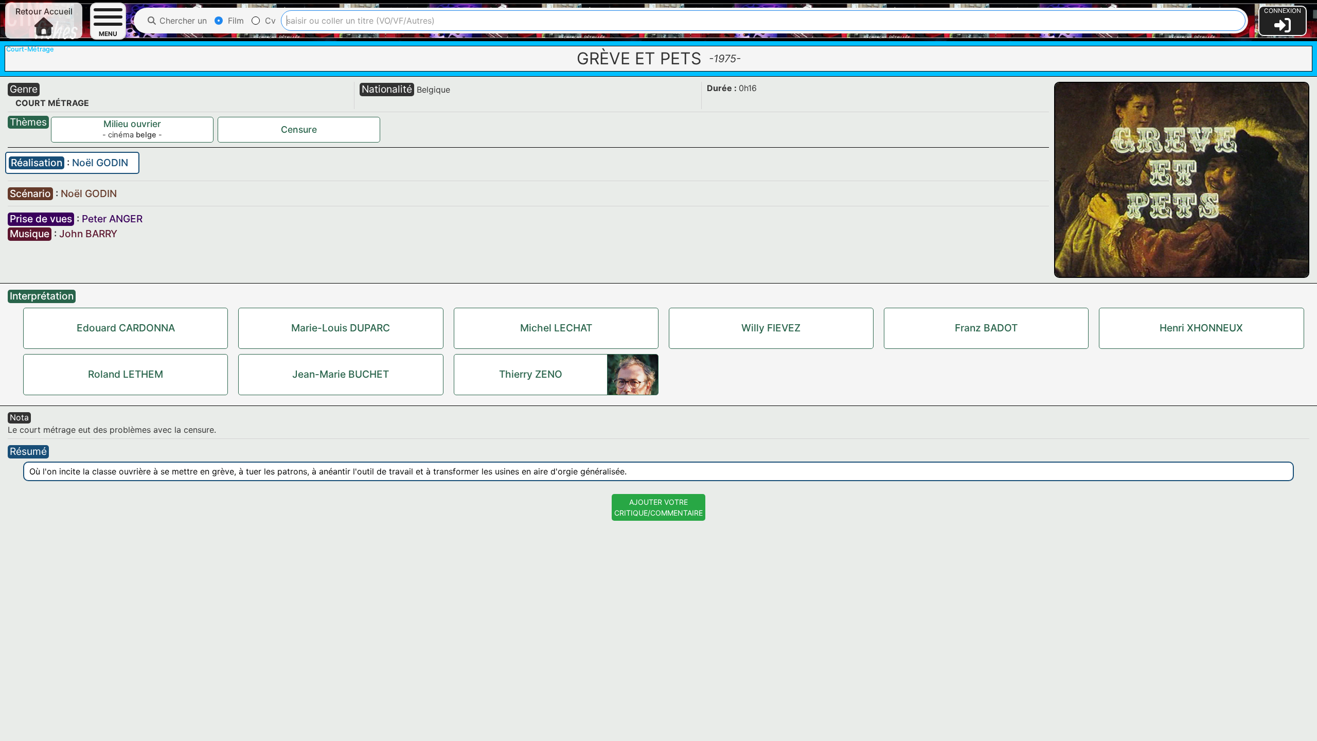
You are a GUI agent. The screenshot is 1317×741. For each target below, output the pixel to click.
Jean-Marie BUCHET (340, 374)
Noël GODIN (100, 162)
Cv (269, 20)
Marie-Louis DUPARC (340, 328)
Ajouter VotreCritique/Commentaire (658, 507)
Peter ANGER (112, 219)
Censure (299, 129)
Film (234, 20)
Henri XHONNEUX (1201, 328)
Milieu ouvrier (132, 123)
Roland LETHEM (125, 374)
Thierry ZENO (530, 374)
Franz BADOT (986, 328)
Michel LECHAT (556, 328)
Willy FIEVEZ (770, 328)
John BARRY (88, 233)
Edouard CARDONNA (126, 328)
